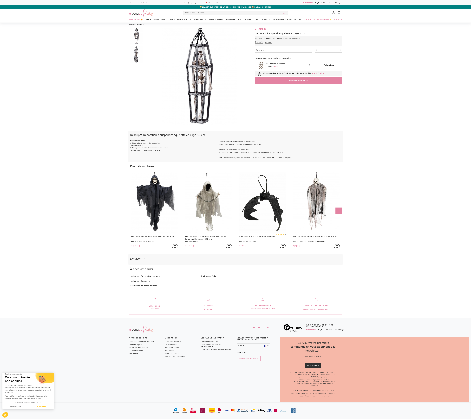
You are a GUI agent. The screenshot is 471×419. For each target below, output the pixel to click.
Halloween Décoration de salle (145, 276)
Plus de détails (214, 3)
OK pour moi (41, 407)
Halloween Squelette (140, 281)
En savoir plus (15, 407)
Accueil (132, 24)
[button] (5, 415)
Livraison (268, 42)
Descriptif (259, 42)
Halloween (140, 24)
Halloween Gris (208, 276)
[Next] (247, 76)
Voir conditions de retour (158, 148)
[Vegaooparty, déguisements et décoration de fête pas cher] (141, 11)
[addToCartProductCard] (175, 246)
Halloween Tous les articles (143, 286)
